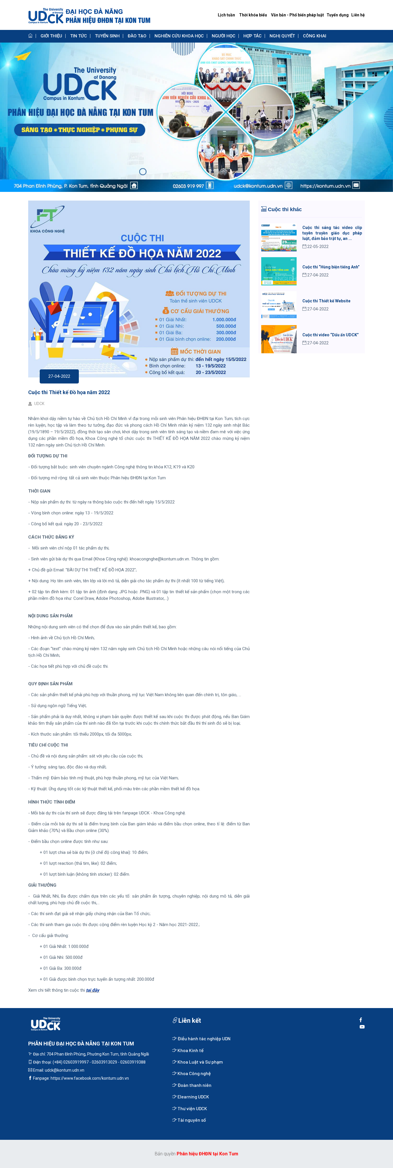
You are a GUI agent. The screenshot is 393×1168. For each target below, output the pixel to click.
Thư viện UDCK (192, 1108)
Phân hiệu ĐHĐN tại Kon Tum (207, 1153)
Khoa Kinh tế (190, 1050)
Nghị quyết (282, 36)
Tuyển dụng (338, 15)
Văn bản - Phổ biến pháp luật (297, 15)
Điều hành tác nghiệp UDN (203, 1038)
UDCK (38, 403)
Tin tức (78, 36)
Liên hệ (358, 15)
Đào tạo (137, 36)
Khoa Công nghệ (194, 1073)
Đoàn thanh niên (194, 1085)
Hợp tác (252, 36)
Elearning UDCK (193, 1096)
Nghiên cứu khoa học (179, 36)
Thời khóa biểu (253, 15)
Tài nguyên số (191, 1120)
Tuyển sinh (107, 36)
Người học (223, 36)
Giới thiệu (51, 36)
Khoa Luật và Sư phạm (200, 1061)
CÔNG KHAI (314, 36)
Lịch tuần (226, 15)
